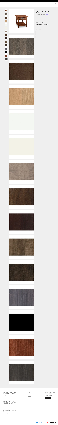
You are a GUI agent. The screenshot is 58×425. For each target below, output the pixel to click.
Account (47, 3)
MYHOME (29, 392)
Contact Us (29, 396)
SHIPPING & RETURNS (31, 393)
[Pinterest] (40, 29)
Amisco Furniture (22, 6)
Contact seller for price (43, 36)
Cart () (54, 3)
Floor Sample (29, 6)
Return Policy (29, 400)
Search (51, 3)
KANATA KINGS (36, 6)
